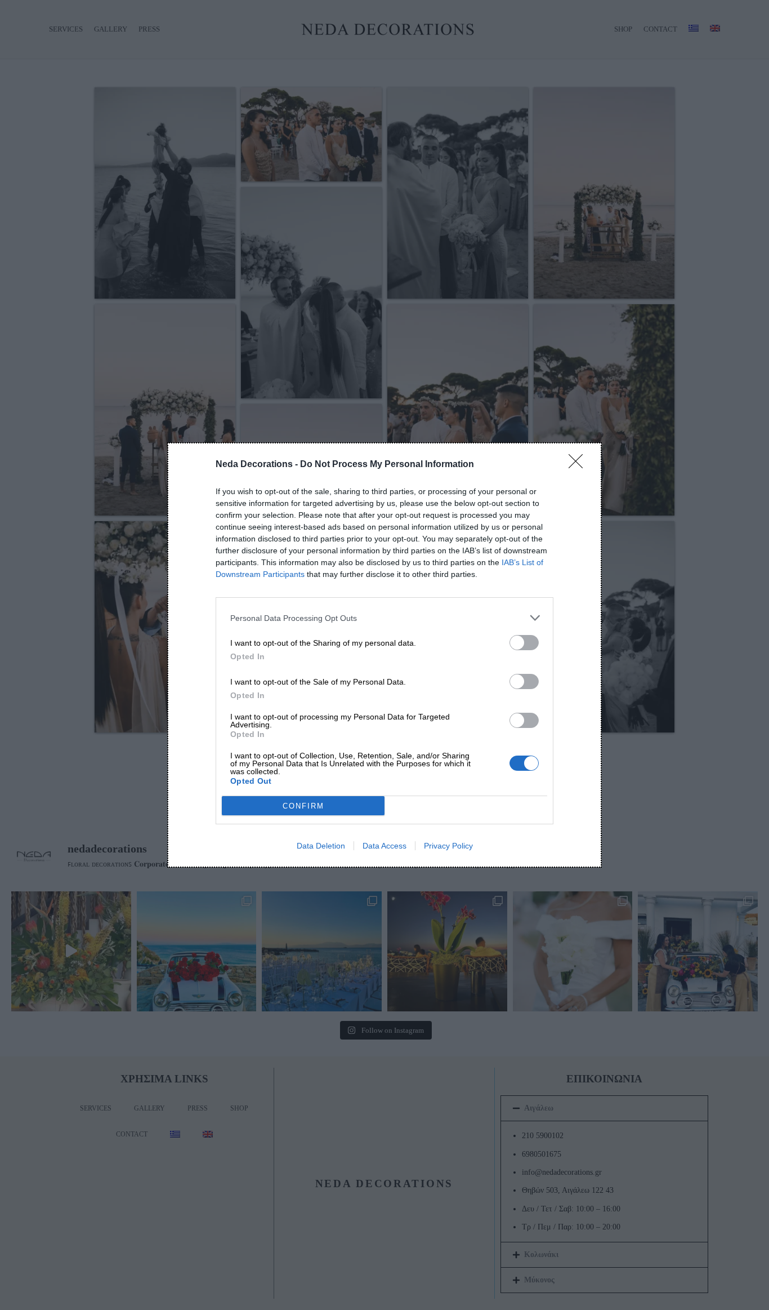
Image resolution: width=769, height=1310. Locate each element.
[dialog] (384, 655)
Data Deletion (321, 845)
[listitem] (384, 618)
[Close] (579, 465)
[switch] (524, 642)
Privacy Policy (448, 845)
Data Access (384, 845)
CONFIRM (303, 806)
